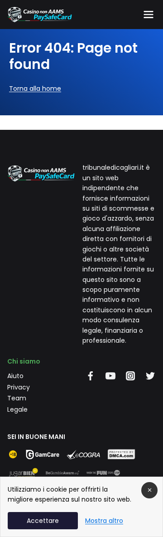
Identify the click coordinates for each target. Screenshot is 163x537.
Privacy (18, 387)
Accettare (43, 520)
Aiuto (15, 375)
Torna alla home (35, 88)
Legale (17, 409)
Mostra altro (104, 520)
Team (16, 398)
